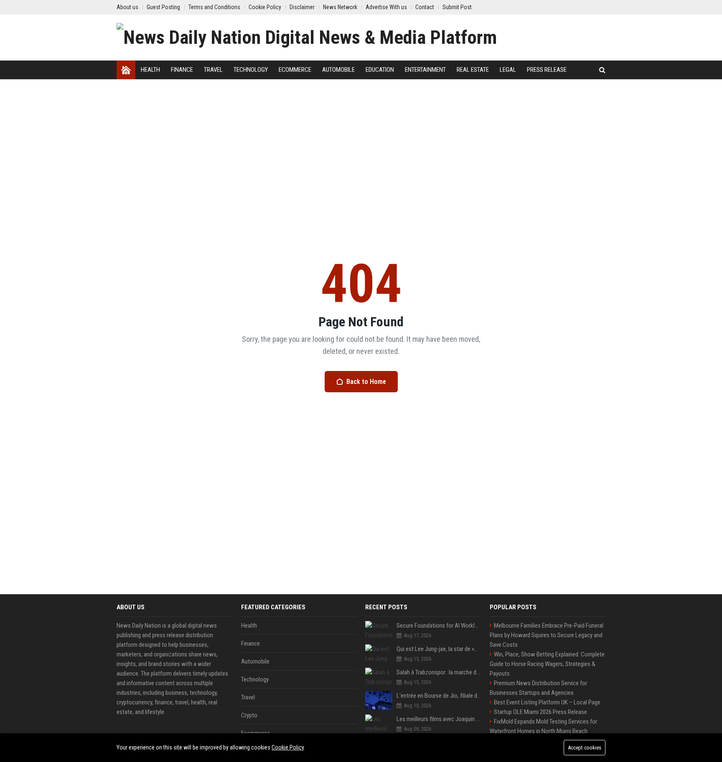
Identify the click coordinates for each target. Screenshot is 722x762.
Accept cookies (584, 747)
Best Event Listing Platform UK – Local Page (547, 702)
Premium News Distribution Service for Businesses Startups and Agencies (538, 687)
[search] (602, 70)
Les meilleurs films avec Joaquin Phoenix (439, 719)
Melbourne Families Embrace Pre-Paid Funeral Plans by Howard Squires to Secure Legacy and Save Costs (546, 635)
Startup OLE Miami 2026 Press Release (540, 712)
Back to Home (366, 382)
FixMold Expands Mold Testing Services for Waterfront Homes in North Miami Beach (543, 726)
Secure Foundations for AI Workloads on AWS (439, 625)
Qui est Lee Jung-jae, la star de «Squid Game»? (439, 649)
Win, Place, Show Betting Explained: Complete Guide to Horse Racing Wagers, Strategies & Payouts (547, 664)
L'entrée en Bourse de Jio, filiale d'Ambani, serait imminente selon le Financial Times (439, 695)
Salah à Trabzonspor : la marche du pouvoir (439, 672)
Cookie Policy (288, 747)
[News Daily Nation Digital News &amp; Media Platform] (307, 37)
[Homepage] (126, 70)
